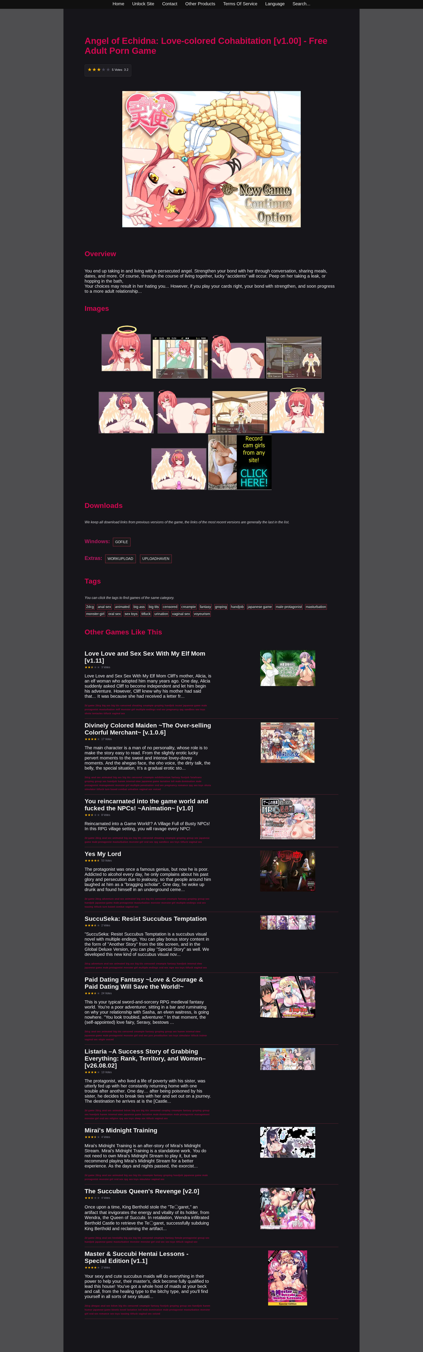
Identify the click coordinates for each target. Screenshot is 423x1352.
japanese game (260, 607)
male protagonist (289, 607)
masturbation (316, 607)
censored (170, 607)
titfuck (145, 614)
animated (122, 607)
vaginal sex (181, 614)
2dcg (90, 607)
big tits (154, 607)
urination (161, 614)
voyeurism (202, 614)
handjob (237, 607)
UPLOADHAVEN (155, 559)
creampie (188, 607)
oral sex (114, 614)
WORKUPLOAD (120, 559)
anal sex (104, 607)
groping (221, 607)
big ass (139, 607)
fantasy (205, 607)
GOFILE (121, 542)
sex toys (131, 614)
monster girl (95, 614)
